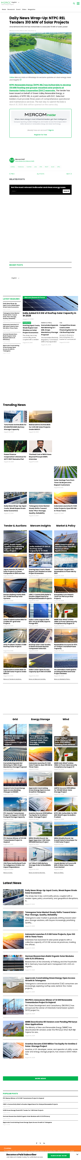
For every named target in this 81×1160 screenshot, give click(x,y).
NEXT (68, 174)
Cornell (12, 167)
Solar (52, 167)
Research (11, 9)
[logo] (7, 3)
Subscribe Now (59, 1156)
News (4, 9)
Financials (21, 167)
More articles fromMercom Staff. (24, 161)
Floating (29, 167)
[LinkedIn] (44, 1143)
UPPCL (58, 167)
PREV (13, 174)
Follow (11, 77)
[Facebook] (36, 1143)
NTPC (41, 167)
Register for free (40, 135)
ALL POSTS (40, 174)
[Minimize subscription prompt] (77, 1154)
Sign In (51, 130)
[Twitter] (40, 1143)
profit (46, 167)
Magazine (31, 9)
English (14, 2)
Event (18, 9)
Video (24, 9)
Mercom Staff (23, 30)
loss (35, 167)
